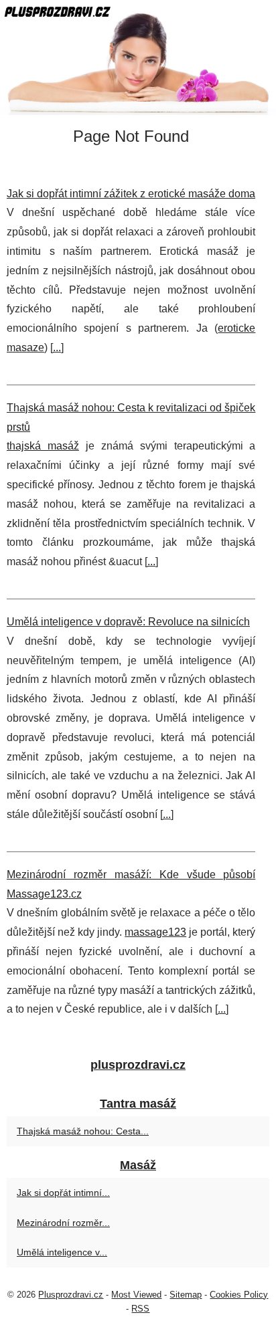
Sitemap (185, 1295)
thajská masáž (43, 445)
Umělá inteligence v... (62, 1252)
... (57, 347)
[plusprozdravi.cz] (138, 57)
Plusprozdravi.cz (70, 1295)
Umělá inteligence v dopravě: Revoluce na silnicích (128, 621)
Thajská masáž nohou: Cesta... (83, 1131)
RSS (140, 1309)
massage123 (155, 932)
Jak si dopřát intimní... (63, 1192)
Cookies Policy (239, 1295)
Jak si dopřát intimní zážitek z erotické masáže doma (131, 193)
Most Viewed (136, 1295)
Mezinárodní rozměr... (63, 1222)
